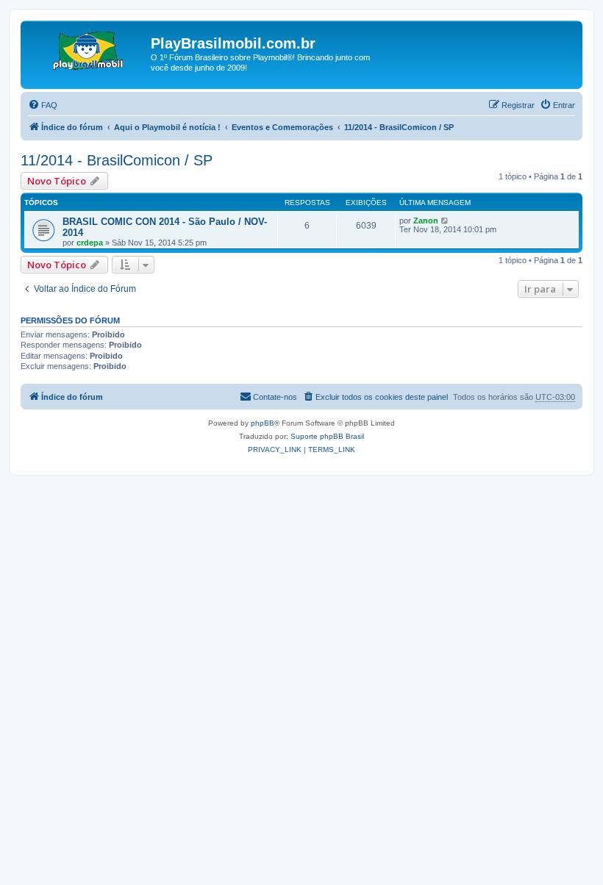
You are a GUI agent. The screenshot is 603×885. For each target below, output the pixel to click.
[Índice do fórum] (87, 47)
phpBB (262, 423)
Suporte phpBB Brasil (327, 436)
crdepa (89, 242)
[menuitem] (42, 105)
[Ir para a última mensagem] (445, 220)
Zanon (425, 220)
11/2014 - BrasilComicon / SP (117, 160)
